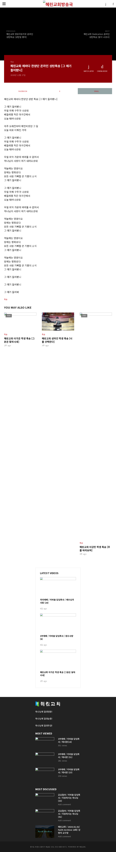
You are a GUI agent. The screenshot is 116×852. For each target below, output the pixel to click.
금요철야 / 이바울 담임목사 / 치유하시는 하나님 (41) (69, 813)
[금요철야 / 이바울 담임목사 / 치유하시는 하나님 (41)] (45, 815)
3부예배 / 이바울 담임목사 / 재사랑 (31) (68, 756)
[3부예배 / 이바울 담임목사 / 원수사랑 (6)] (58, 623)
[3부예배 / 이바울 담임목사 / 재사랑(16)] (45, 743)
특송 (12, 61)
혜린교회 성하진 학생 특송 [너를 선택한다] (57, 340)
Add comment (64, 804)
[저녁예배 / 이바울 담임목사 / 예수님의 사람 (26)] (58, 587)
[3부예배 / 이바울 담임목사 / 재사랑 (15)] (45, 774)
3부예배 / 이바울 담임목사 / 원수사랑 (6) (56, 637)
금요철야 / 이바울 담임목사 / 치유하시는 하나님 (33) (69, 797)
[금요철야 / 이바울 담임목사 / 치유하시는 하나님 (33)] (45, 799)
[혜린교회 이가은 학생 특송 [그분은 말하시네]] (58, 660)
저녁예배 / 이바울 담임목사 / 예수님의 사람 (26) (57, 601)
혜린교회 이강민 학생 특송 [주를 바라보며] (95, 548)
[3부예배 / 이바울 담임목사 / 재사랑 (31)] (45, 759)
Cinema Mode (102, 71)
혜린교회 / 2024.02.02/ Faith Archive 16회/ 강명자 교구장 (69, 829)
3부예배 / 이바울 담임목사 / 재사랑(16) (68, 740)
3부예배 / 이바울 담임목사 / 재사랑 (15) (68, 771)
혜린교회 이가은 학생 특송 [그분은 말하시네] (19, 340)
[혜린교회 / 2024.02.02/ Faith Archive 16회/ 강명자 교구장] (45, 831)
